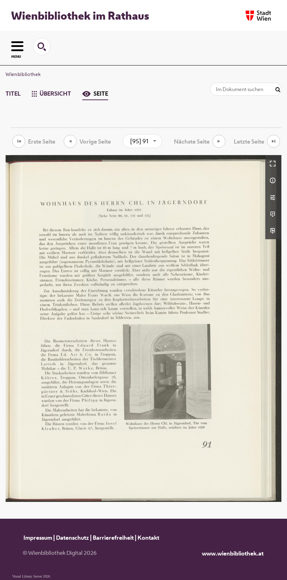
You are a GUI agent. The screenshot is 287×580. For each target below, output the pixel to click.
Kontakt (148, 537)
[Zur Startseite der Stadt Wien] (258, 15)
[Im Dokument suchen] (277, 89)
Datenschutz (72, 537)
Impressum (37, 537)
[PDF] (273, 214)
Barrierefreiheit (113, 537)
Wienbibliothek (23, 74)
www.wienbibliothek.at (233, 553)
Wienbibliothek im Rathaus (80, 15)
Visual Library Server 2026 (31, 576)
